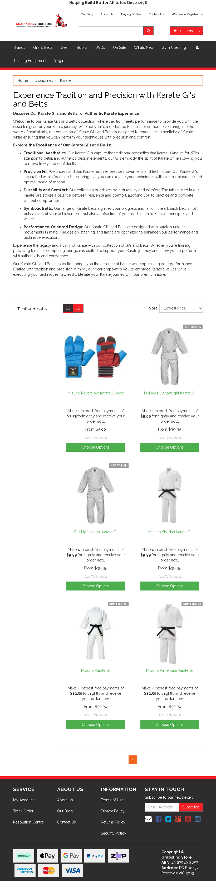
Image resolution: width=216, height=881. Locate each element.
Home (22, 80)
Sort (152, 308)
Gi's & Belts (43, 47)
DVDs (100, 47)
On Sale (119, 47)
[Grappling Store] (42, 20)
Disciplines (44, 80)
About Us (107, 14)
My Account (23, 800)
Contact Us (156, 14)
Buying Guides (131, 14)
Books (82, 47)
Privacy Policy (113, 811)
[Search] (148, 30)
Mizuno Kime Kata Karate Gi (169, 670)
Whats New (144, 47)
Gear (65, 47)
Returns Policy (113, 822)
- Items (185, 31)
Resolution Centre (28, 822)
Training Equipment (29, 61)
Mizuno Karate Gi (95, 670)
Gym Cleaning (173, 47)
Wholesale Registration (187, 14)
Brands (19, 47)
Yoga (58, 61)
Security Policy (113, 833)
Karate (65, 80)
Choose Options (96, 586)
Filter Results (34, 308)
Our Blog (87, 14)
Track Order (23, 811)
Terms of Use (112, 800)
